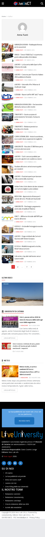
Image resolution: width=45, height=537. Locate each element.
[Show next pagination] (31, 267)
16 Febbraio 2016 (31, 182)
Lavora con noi (10, 483)
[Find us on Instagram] (20, 463)
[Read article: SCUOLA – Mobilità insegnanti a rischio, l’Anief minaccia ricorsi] (7, 249)
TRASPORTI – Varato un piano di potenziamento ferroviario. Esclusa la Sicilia (27, 116)
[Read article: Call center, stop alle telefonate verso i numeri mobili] (7, 259)
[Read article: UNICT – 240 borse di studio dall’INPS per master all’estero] (7, 219)
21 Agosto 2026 (35, 377)
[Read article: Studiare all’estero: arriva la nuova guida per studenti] (7, 169)
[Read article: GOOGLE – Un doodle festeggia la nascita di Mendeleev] (7, 229)
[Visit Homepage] (22, 3)
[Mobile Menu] (3, 3)
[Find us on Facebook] (4, 463)
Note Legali (8, 456)
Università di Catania (8, 318)
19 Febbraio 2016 (31, 152)
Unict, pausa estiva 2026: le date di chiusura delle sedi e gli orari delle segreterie (31, 319)
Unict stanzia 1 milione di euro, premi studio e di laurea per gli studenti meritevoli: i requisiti (26, 346)
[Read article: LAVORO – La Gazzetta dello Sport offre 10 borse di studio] (7, 67)
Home (4, 16)
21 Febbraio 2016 (31, 110)
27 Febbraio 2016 (31, 70)
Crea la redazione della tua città (17, 504)
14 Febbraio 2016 (31, 192)
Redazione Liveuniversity (14, 497)
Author (10, 16)
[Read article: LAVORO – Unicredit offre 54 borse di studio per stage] (7, 87)
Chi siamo (9, 473)
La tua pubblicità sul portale (15, 476)
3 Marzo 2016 (30, 50)
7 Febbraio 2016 (31, 262)
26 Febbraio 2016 (31, 80)
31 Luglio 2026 (35, 325)
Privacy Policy (34, 517)
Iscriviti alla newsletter (13, 507)
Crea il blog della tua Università (16, 486)
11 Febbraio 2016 (31, 202)
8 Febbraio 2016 (31, 232)
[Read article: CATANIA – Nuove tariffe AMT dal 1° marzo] (7, 97)
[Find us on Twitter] (9, 463)
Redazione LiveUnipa (13, 501)
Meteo (6, 367)
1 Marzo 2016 (30, 60)
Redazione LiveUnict (12, 494)
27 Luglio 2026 (18, 351)
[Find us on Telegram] (15, 463)
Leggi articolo (11, 338)
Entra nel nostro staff (13, 480)
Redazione (24, 325)
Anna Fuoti (19, 50)
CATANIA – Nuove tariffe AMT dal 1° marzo (28, 94)
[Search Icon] (42, 3)
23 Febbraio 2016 (31, 97)
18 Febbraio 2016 (31, 162)
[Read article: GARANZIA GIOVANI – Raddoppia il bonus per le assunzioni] (7, 47)
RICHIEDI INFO (24, 421)
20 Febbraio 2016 (31, 142)
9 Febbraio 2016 (31, 212)
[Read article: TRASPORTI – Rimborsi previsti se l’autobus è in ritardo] (7, 129)
